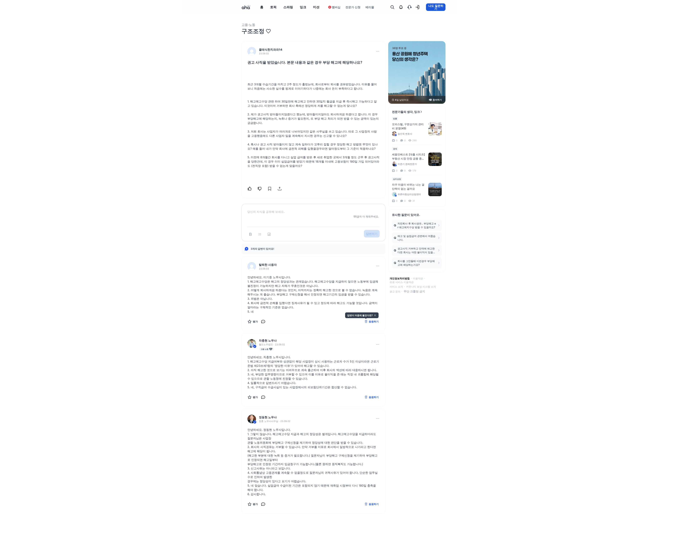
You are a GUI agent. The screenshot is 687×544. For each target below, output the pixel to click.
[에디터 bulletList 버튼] (260, 234)
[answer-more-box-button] (377, 266)
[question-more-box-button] (377, 51)
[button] (377, 51)
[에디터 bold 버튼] (250, 234)
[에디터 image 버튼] (269, 234)
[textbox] (313, 209)
